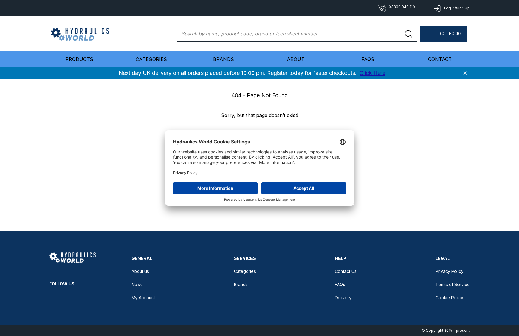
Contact (440, 59)
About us (140, 271)
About (296, 59)
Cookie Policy (449, 297)
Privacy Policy (449, 271)
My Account (143, 297)
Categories (245, 271)
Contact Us (346, 271)
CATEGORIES (151, 59)
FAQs (367, 59)
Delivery (343, 297)
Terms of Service (453, 284)
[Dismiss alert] (465, 73)
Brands (223, 59)
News (137, 284)
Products (79, 59)
